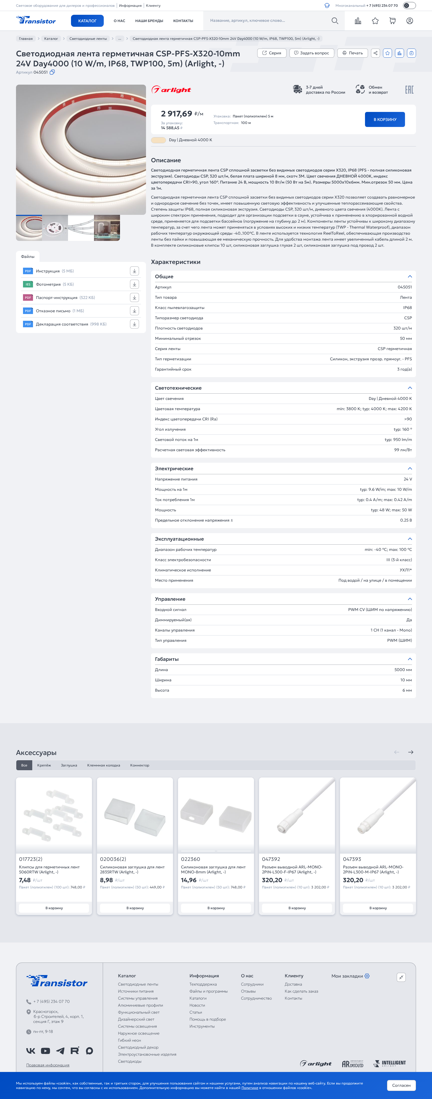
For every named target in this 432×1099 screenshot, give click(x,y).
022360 (190, 859)
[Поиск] (335, 21)
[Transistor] (36, 19)
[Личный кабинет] (410, 21)
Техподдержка (203, 984)
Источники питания (136, 991)
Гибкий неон (129, 1040)
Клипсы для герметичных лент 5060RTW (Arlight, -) (49, 869)
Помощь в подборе (208, 1019)
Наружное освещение (139, 1033)
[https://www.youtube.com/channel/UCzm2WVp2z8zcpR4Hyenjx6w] (45, 1050)
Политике (250, 1087)
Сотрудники (252, 984)
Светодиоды (130, 1061)
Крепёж (44, 765)
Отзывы (248, 991)
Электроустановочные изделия (147, 1054)
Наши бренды (149, 21)
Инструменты (202, 1026)
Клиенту (153, 5)
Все (24, 765)
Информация (130, 5)
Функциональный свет (139, 1012)
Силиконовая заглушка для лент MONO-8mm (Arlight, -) (213, 869)
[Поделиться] (375, 53)
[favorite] (375, 21)
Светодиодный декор (138, 1047)
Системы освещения (137, 1026)
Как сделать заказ (301, 991)
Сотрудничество (256, 998)
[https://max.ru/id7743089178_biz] (89, 1050)
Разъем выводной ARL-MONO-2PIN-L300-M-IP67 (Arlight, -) (373, 869)
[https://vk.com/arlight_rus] (30, 1050)
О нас (119, 21)
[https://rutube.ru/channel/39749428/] (74, 1050)
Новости (197, 1005)
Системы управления (138, 998)
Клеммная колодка (103, 765)
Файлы (27, 256)
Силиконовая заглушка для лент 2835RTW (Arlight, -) (132, 869)
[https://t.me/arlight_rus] (60, 1050)
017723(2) (30, 859)
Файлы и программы (209, 991)
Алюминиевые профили (140, 1005)
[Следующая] (411, 752)
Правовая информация (48, 1064)
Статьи (196, 1012)
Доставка (293, 984)
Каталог (87, 20)
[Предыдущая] (397, 752)
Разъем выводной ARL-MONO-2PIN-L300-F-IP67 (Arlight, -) (292, 869)
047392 (271, 859)
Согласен (401, 1085)
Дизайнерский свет (136, 1019)
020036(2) (113, 859)
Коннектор (139, 765)
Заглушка (69, 765)
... (119, 38)
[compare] (358, 21)
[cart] (392, 21)
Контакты (183, 21)
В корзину (385, 119)
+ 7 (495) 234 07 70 (382, 5)
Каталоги (198, 998)
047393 (352, 859)
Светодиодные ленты (138, 984)
